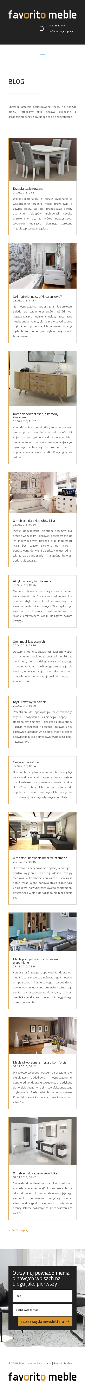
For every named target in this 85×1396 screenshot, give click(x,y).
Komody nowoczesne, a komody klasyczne (35, 415)
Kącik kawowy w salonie (29, 702)
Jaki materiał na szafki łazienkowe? (37, 296)
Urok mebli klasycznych (29, 641)
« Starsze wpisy (18, 1230)
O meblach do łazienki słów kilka (35, 1173)
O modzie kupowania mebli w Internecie (40, 858)
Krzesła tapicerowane (28, 188)
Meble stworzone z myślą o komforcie (39, 1062)
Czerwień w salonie (26, 762)
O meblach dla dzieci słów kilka (34, 520)
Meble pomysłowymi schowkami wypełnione (35, 961)
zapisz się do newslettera (42, 1321)
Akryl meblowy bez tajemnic (32, 581)
